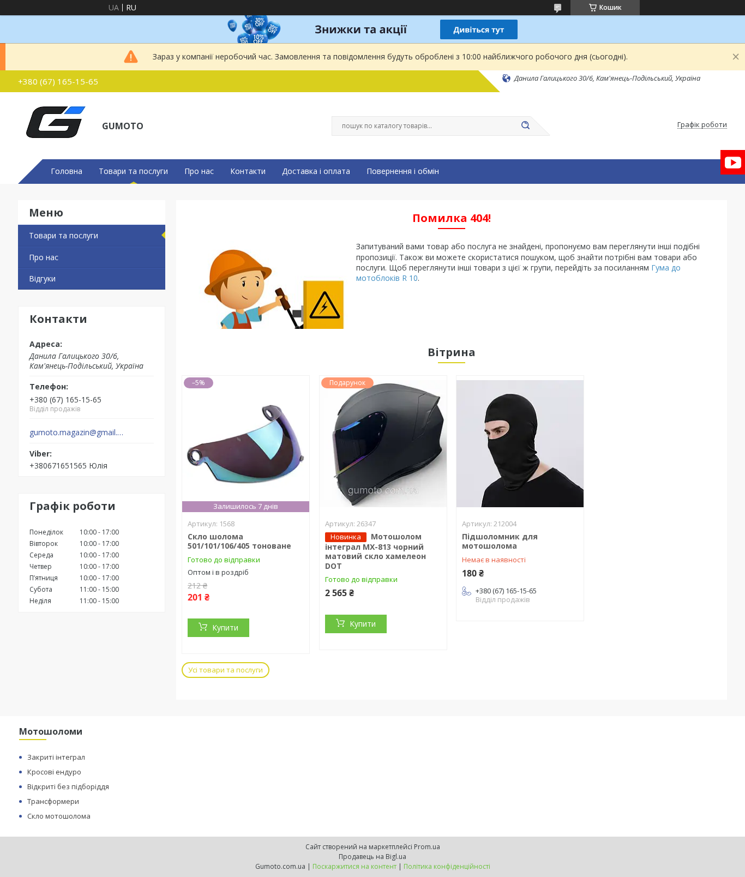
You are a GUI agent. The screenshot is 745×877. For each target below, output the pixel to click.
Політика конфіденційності (447, 866)
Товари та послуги (133, 171)
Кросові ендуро (54, 772)
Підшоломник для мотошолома (500, 541)
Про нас (199, 171)
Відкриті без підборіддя (68, 786)
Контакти (248, 171)
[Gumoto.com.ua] (55, 125)
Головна (66, 171)
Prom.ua (427, 846)
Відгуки (42, 278)
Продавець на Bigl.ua (372, 856)
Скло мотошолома (59, 816)
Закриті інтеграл (56, 757)
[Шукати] (525, 126)
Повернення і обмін (403, 171)
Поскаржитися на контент (354, 866)
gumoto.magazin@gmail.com (77, 432)
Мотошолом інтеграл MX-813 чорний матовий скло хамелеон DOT (375, 551)
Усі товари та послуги (225, 670)
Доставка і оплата (316, 171)
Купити (225, 627)
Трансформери (53, 801)
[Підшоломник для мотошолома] (520, 444)
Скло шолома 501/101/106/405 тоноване (239, 541)
